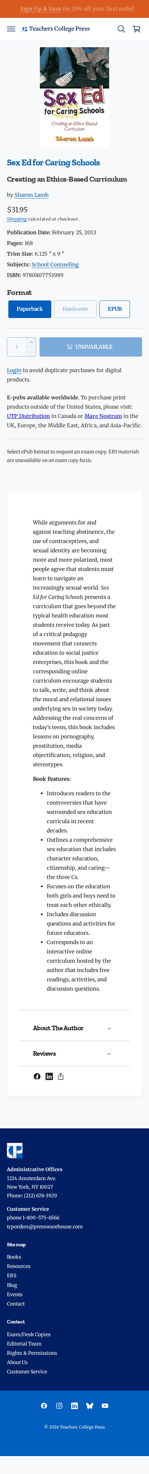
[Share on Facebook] (37, 1076)
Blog (12, 1285)
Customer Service (27, 1372)
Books (14, 1257)
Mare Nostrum (103, 416)
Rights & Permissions (32, 1353)
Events (15, 1294)
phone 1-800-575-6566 (33, 1218)
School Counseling (55, 264)
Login (14, 370)
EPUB (115, 309)
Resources (18, 1266)
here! (96, 8)
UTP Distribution (28, 416)
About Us (17, 1362)
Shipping (17, 219)
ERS (11, 1275)
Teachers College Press (82, 1427)
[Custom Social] (89, 1405)
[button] (11, 29)
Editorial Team (24, 1344)
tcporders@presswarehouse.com (45, 1227)
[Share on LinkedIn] (49, 1076)
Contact (16, 1304)
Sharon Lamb (32, 195)
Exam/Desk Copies (29, 1334)
